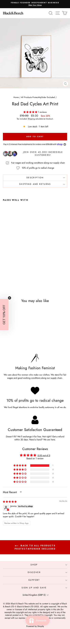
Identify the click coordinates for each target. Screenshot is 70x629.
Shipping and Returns (35, 184)
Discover (34, 572)
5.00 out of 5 (44, 455)
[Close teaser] (9, 298)
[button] (30, 112)
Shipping (31, 118)
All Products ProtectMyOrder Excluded (38, 97)
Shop (34, 564)
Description (35, 177)
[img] (10, 501)
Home (16, 97)
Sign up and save (34, 587)
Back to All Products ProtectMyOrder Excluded (35, 547)
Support (34, 580)
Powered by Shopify (35, 626)
